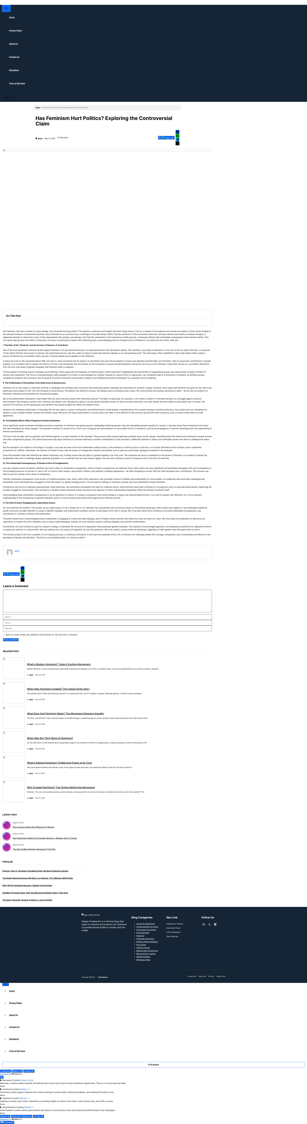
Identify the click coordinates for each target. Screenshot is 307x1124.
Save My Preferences (21, 1116)
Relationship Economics (147, 951)
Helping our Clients (175, 924)
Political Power (143, 948)
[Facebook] (177, 132)
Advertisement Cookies (13, 1107)
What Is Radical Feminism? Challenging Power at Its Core (59, 762)
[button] (6, 98)
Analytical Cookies (10, 1098)
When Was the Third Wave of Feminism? (50, 738)
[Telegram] (177, 139)
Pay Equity (141, 945)
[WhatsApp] (177, 136)
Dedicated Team (173, 928)
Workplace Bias (143, 960)
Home (37, 107)
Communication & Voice (147, 926)
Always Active (27, 1080)
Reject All (17, 1071)
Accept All (29, 1071)
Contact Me (191, 976)
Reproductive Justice (146, 954)
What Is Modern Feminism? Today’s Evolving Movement (58, 664)
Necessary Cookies (11, 1080)
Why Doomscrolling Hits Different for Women (33, 827)
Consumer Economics (146, 930)
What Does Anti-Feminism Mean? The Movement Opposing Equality (65, 713)
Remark (23, 1089)
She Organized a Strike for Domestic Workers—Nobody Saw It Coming (45, 838)
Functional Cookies (11, 1089)
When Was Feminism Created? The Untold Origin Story (58, 688)
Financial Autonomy (145, 939)
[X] (177, 143)
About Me (202, 976)
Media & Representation (147, 942)
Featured (140, 936)
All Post (211, 976)
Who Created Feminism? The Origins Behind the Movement (61, 787)
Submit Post (220, 976)
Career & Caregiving (145, 923)
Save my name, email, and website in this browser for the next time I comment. (42, 634)
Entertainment (142, 933)
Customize (6, 1071)
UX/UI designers (173, 932)
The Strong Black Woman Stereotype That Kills (34, 849)
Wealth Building (143, 957)
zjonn (40, 138)
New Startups (172, 936)
